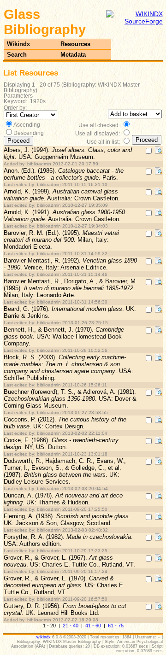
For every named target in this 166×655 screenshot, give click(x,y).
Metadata (73, 54)
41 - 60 (93, 625)
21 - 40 (70, 625)
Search (17, 54)
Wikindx (18, 44)
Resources (75, 44)
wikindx (43, 637)
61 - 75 (116, 625)
